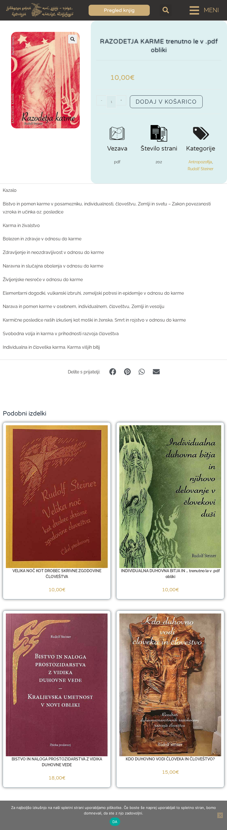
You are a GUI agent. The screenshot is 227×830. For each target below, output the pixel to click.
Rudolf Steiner (200, 169)
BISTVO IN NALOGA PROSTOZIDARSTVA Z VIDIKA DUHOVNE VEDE (57, 762)
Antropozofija (200, 162)
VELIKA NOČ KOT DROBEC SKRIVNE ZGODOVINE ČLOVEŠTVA (56, 574)
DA (115, 821)
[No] (220, 815)
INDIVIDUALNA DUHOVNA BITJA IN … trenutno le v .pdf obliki (170, 574)
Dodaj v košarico (166, 101)
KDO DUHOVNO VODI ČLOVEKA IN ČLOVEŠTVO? (170, 759)
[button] (166, 10)
